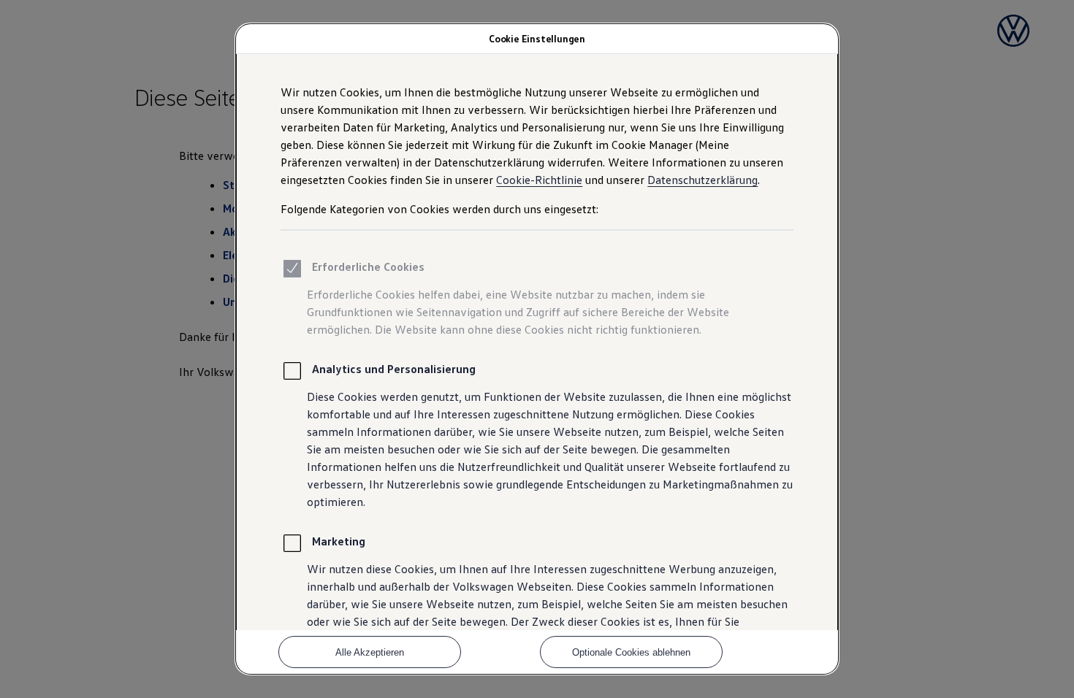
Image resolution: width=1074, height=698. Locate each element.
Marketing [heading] (338, 541)
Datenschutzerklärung (702, 179)
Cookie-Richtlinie (539, 179)
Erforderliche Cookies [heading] (368, 266)
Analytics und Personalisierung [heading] (394, 368)
